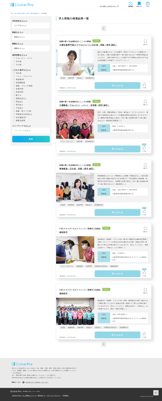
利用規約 (65, 395)
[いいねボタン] (144, 84)
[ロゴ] (22, 4)
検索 (31, 139)
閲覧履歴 (130, 6)
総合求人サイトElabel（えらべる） (37, 382)
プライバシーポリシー (54, 395)
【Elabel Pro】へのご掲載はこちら (23, 395)
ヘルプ (147, 6)
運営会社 (40, 395)
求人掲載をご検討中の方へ (108, 6)
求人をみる (117, 85)
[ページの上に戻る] (156, 393)
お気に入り (139, 6)
